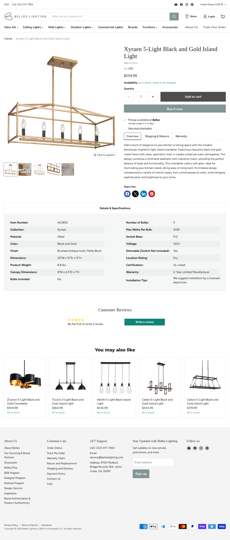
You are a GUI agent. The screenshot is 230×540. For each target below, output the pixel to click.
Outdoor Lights (81, 27)
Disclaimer (47, 525)
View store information (140, 128)
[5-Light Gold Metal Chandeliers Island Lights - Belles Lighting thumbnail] (10, 169)
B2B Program (12, 472)
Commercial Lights (110, 27)
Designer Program (14, 477)
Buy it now (175, 109)
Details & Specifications (115, 208)
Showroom (10, 462)
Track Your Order (214, 27)
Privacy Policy (11, 525)
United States (211, 4)
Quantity (129, 88)
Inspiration (10, 493)
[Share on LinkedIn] (143, 193)
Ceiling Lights (32, 27)
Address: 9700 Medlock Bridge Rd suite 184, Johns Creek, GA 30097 (106, 467)
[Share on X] (135, 193)
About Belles (12, 447)
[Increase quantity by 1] (153, 97)
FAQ (6, 4)
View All (10, 27)
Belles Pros (10, 467)
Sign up (141, 474)
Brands (133, 27)
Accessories (170, 27)
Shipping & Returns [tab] (157, 136)
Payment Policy (56, 473)
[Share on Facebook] (127, 193)
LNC (131, 68)
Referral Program (14, 483)
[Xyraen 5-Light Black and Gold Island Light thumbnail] (24, 169)
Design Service (13, 488)
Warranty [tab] (181, 136)
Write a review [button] (145, 322)
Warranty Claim (56, 458)
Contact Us (53, 478)
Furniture (149, 27)
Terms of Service (30, 525)
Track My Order (56, 453)
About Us (191, 27)
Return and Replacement (62, 463)
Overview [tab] (132, 136)
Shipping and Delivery (60, 468)
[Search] (174, 16)
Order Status (54, 447)
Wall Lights (56, 27)
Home (8, 38)
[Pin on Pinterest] (151, 193)
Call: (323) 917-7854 (22, 4)
